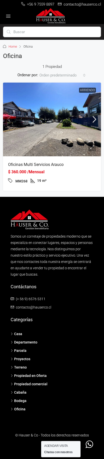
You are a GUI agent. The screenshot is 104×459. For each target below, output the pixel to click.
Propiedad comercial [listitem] (30, 384)
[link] (52, 119)
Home (13, 46)
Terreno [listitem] (20, 367)
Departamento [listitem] (25, 342)
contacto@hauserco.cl (33, 307)
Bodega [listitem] (20, 401)
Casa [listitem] (18, 334)
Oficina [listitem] (19, 409)
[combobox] (62, 75)
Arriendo (87, 90)
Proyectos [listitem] (22, 359)
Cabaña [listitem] (20, 392)
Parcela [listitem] (20, 351)
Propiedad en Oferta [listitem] (30, 376)
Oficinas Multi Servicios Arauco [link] (36, 164)
